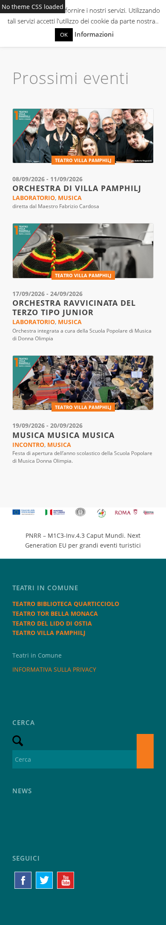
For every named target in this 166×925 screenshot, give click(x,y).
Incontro (28, 445)
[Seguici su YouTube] (65, 880)
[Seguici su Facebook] (22, 880)
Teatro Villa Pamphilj (83, 160)
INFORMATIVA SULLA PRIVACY (54, 669)
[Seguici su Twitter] (44, 880)
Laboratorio (33, 198)
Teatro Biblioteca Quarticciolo (65, 604)
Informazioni (94, 34)
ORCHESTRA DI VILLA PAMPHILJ (76, 188)
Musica (70, 198)
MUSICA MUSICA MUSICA (63, 435)
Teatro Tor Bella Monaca (55, 613)
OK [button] (64, 34)
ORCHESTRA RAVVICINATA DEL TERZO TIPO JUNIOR (74, 307)
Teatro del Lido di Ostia (52, 623)
